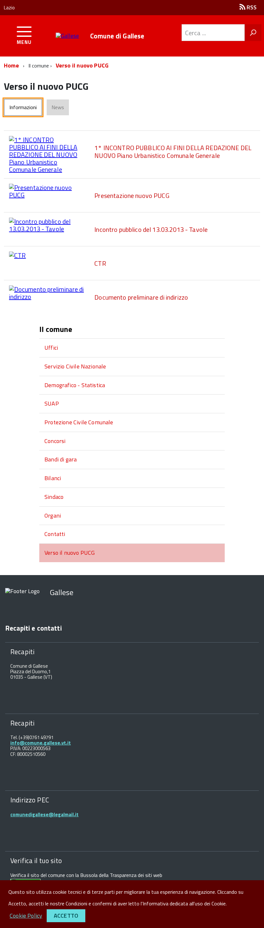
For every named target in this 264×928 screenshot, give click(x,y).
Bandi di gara (60, 459)
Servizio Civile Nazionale (75, 366)
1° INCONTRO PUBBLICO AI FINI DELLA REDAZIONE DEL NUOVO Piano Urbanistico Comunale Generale (172, 151)
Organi (52, 515)
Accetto (66, 915)
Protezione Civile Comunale (78, 422)
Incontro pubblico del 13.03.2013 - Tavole (151, 229)
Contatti (54, 534)
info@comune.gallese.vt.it (40, 743)
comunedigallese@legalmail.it (44, 814)
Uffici (51, 347)
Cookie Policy (26, 915)
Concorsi (54, 441)
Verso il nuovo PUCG (82, 65)
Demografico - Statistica (74, 385)
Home (11, 65)
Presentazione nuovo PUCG (131, 196)
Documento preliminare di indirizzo (141, 297)
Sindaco (53, 496)
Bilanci (52, 478)
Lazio (9, 7)
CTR (100, 263)
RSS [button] (251, 7)
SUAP (51, 403)
